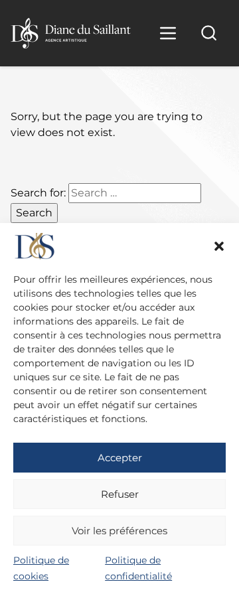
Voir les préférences (119, 530)
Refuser (120, 494)
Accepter (120, 457)
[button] (219, 246)
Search (34, 212)
